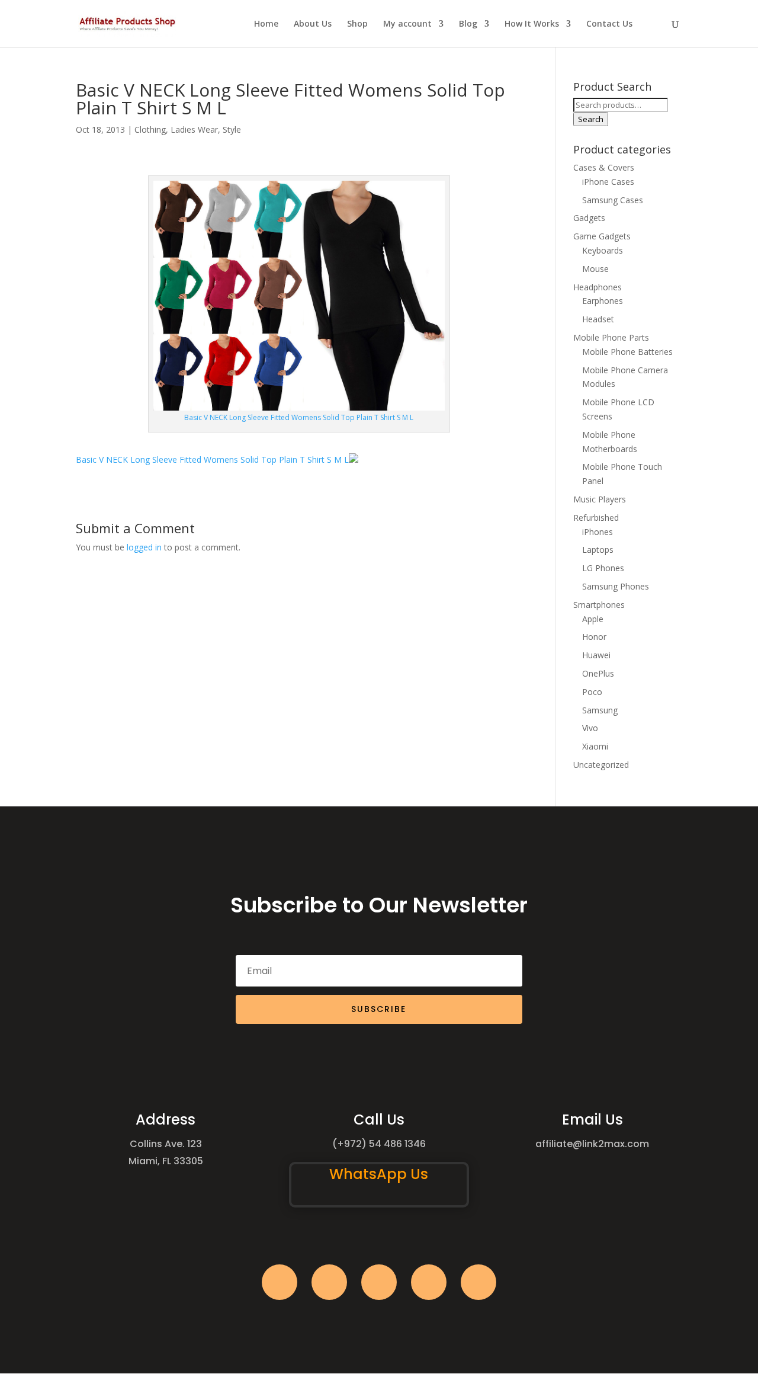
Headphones (597, 287)
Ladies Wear (194, 129)
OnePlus (598, 673)
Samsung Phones (615, 586)
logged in (144, 547)
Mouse (595, 268)
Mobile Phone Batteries (627, 351)
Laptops (598, 549)
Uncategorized (601, 764)
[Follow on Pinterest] (478, 1282)
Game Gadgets (602, 236)
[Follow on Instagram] (379, 1282)
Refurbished (596, 517)
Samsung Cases (612, 200)
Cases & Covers (603, 167)
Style (232, 129)
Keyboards (602, 250)
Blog (468, 24)
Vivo (590, 728)
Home (266, 24)
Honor (594, 636)
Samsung (600, 710)
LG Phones (603, 568)
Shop (357, 24)
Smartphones (599, 604)
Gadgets (589, 217)
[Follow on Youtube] (429, 1282)
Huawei (596, 655)
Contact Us (609, 24)
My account (407, 24)
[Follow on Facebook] (279, 1282)
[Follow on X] (329, 1282)
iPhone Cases (608, 181)
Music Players (599, 499)
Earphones (602, 300)
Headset (598, 319)
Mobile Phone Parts (611, 337)
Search (590, 119)
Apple (592, 618)
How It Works (532, 24)
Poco (592, 691)
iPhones (597, 531)
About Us (313, 24)
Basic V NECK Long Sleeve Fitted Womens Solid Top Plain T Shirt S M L (212, 459)
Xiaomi (595, 746)
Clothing (150, 129)
